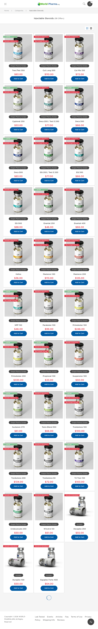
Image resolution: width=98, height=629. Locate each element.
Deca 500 (18, 172)
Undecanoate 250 (18, 529)
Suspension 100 (80, 376)
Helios (18, 274)
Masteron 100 (49, 274)
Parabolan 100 (49, 325)
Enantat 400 (79, 223)
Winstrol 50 (49, 529)
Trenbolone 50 (49, 478)
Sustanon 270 (18, 427)
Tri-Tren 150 (79, 478)
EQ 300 (79, 172)
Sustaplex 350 (79, 606)
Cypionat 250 (18, 121)
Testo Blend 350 (49, 427)
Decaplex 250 (80, 529)
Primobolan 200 (18, 376)
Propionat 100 (49, 376)
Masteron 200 (79, 274)
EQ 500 (18, 223)
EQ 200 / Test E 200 (49, 172)
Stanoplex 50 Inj (49, 606)
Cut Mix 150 (79, 70)
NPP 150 (18, 325)
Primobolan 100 (80, 325)
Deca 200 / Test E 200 (49, 121)
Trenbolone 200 (18, 478)
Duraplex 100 (18, 580)
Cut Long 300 (49, 70)
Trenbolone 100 (80, 427)
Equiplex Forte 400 (49, 580)
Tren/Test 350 (18, 70)
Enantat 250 (49, 223)
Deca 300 (79, 121)
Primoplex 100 (18, 606)
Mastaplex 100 (79, 555)
